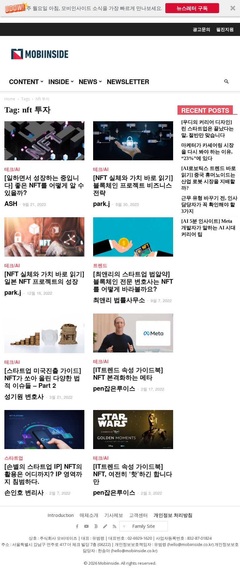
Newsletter (128, 81)
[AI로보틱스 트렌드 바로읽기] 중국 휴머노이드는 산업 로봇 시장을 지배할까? (208, 178)
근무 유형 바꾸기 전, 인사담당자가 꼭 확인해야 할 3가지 (209, 204)
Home (9, 99)
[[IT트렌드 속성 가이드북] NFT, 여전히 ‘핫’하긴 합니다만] (133, 429)
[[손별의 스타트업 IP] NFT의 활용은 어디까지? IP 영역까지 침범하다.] (44, 429)
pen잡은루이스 (114, 387)
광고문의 (201, 29)
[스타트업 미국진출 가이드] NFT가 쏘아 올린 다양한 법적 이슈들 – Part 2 (42, 378)
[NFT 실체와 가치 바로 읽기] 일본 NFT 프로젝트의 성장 (44, 277)
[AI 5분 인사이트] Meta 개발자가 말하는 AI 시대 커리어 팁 (208, 227)
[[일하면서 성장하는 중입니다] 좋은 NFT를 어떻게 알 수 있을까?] (44, 140)
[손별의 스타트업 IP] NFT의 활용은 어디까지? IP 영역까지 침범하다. (43, 474)
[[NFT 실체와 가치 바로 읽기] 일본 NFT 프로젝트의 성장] (44, 236)
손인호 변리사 (24, 492)
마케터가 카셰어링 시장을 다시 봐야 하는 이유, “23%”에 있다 (207, 151)
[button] (120, 8)
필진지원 (225, 29)
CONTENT (24, 81)
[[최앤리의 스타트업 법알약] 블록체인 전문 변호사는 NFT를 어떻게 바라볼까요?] (133, 236)
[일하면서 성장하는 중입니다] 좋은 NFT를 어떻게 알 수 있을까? (44, 185)
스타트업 (13, 457)
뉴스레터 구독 (192, 8)
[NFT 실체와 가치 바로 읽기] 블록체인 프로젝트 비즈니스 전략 (133, 185)
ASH (10, 203)
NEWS (88, 81)
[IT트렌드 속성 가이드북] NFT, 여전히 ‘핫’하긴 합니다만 (132, 474)
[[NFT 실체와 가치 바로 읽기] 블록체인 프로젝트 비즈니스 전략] (133, 140)
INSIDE (58, 81)
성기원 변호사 (24, 396)
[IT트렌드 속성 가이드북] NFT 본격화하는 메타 (128, 373)
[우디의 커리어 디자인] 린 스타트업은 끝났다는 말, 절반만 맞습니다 (207, 128)
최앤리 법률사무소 (119, 299)
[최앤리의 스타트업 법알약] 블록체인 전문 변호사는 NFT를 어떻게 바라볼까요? (133, 281)
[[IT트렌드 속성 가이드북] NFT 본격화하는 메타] (133, 332)
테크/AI (12, 169)
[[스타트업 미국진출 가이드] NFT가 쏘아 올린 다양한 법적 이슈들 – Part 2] (44, 333)
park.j (101, 203)
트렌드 (100, 265)
